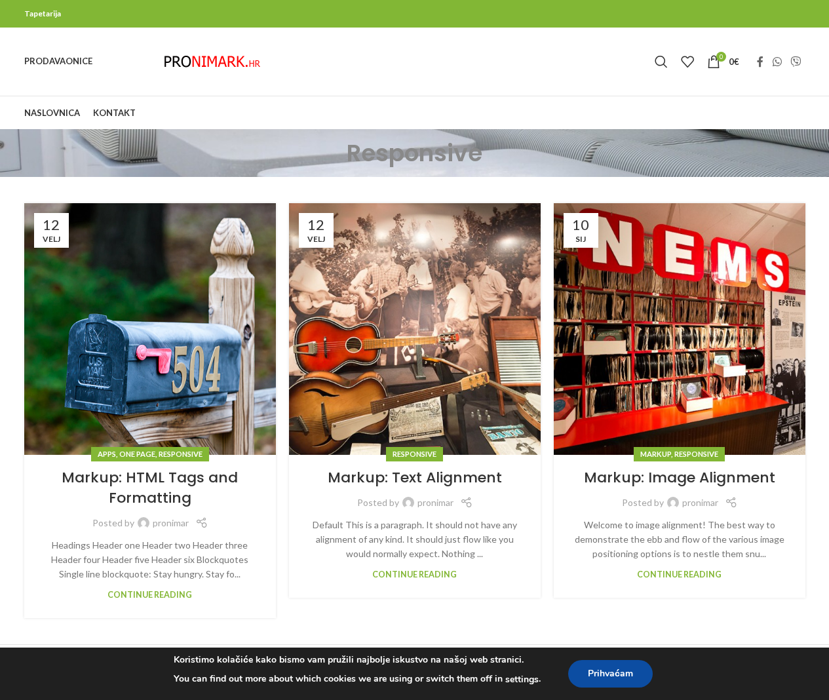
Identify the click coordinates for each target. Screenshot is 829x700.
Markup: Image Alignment (679, 477)
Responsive (180, 454)
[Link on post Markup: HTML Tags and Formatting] (150, 329)
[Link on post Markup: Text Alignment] (415, 329)
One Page (137, 454)
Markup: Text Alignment (415, 477)
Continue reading (149, 595)
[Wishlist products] (687, 62)
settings (522, 679)
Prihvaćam (610, 673)
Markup (655, 454)
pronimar (171, 522)
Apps (107, 454)
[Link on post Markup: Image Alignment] (679, 329)
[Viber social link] (795, 61)
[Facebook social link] (760, 61)
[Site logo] (212, 60)
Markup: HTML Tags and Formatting (150, 487)
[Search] (661, 62)
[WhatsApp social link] (777, 61)
